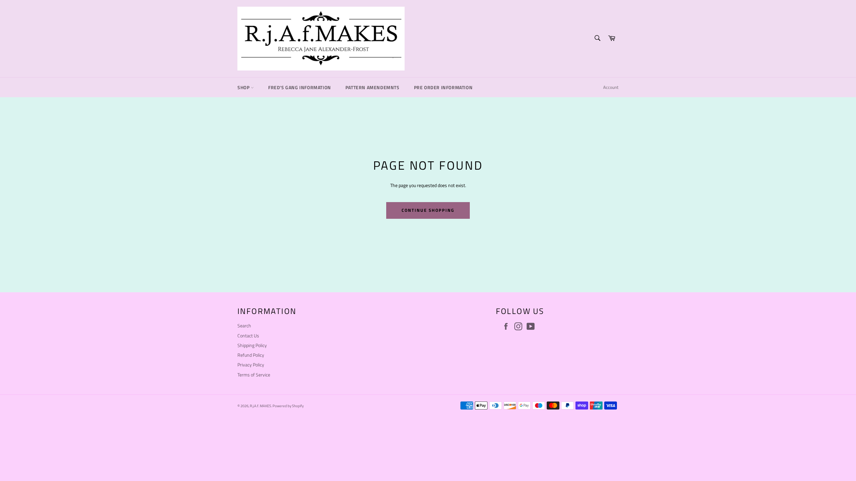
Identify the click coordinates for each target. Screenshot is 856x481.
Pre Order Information (443, 87)
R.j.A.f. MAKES (260, 406)
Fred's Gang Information (299, 87)
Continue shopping (428, 210)
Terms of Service (253, 374)
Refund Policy (250, 354)
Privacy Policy (250, 364)
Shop (244, 87)
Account (611, 87)
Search (244, 325)
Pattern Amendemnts (372, 87)
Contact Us (248, 335)
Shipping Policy (252, 345)
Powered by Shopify (288, 406)
